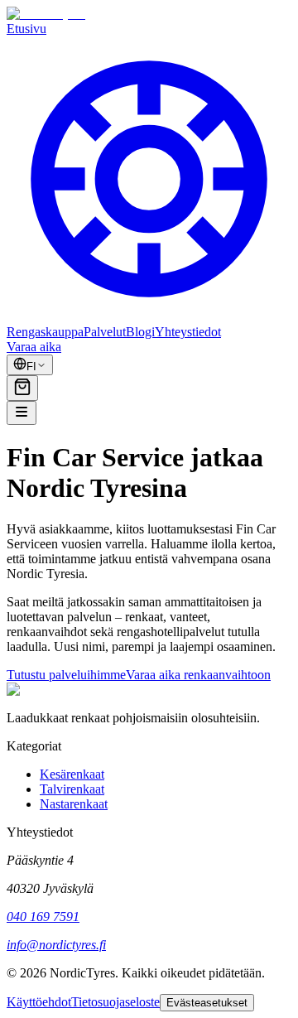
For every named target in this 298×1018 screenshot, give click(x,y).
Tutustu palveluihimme (66, 675)
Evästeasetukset (207, 1002)
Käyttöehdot (39, 1002)
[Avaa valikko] (21, 413)
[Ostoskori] (22, 388)
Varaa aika (34, 347)
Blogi (140, 332)
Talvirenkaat (72, 789)
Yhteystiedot (188, 332)
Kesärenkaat (72, 774)
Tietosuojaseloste (115, 1002)
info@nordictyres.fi (56, 945)
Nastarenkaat (74, 804)
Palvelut (105, 332)
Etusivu (26, 29)
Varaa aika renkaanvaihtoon (198, 675)
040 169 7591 (43, 916)
